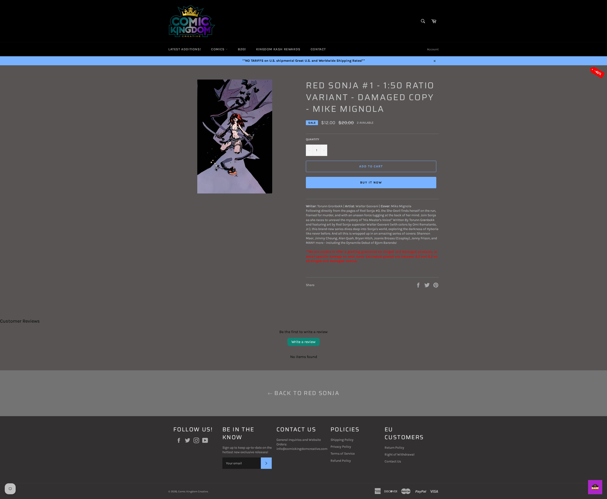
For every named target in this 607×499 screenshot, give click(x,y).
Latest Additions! (184, 49)
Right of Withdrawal (399, 454)
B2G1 (242, 49)
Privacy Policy (341, 447)
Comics (218, 49)
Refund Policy (341, 461)
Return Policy (394, 448)
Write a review (303, 341)
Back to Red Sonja (305, 393)
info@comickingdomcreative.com (301, 449)
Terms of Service (343, 454)
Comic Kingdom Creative (193, 491)
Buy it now (371, 182)
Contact (318, 49)
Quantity (312, 139)
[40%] (234, 192)
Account (433, 49)
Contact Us (393, 461)
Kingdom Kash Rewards (278, 49)
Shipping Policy (342, 440)
